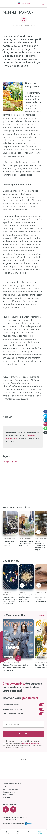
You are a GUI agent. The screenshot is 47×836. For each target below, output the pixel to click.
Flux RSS (6, 798)
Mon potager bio (10, 462)
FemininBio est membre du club (13, 823)
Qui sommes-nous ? (12, 784)
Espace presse (9, 792)
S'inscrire (23, 734)
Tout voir (41, 615)
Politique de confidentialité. (31, 743)
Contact (6, 786)
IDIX (14, 819)
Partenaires (8, 795)
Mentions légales (10, 789)
